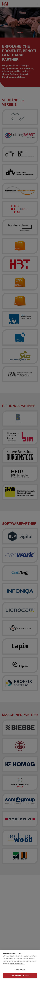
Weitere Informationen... (17, 964)
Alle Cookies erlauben (20, 976)
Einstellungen (20, 970)
